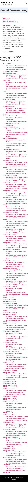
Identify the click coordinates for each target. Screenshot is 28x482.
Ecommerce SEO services (10, 71)
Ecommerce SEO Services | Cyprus (16, 192)
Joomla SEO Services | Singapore (16, 407)
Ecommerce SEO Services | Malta (16, 236)
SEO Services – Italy (9, 227)
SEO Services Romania (10, 396)
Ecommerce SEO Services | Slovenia (17, 416)
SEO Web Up (7, 2)
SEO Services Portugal (10, 385)
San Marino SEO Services (10, 138)
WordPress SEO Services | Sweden (16, 435)
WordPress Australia (12, 277)
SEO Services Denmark (10, 303)
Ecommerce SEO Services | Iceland (16, 93)
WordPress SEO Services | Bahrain (16, 285)
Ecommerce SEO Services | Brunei (16, 65)
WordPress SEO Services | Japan (16, 112)
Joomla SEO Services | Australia (15, 275)
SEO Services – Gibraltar (10, 220)
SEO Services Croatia (9, 299)
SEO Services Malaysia (10, 370)
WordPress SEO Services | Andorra (16, 166)
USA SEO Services (8, 465)
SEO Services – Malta (9, 234)
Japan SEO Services (9, 106)
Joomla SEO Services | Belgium (15, 179)
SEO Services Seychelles (10, 400)
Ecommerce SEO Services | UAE (15, 452)
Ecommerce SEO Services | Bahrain (16, 281)
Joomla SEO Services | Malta (14, 238)
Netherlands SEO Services (11, 116)
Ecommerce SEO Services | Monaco (16, 374)
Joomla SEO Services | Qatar (14, 392)
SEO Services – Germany (10, 212)
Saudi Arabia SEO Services (11, 149)
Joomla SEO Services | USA (14, 468)
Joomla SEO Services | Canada (15, 186)
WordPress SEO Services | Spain (16, 427)
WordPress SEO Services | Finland (16, 203)
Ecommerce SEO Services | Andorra (16, 162)
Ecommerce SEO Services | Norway (16, 244)
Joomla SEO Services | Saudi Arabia (16, 155)
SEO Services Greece (9, 311)
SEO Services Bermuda (10, 286)
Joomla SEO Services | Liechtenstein (17, 337)
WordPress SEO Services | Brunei (16, 69)
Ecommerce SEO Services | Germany (17, 214)
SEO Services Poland (9, 383)
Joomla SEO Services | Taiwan (15, 461)
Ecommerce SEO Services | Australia (17, 273)
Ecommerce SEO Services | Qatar (16, 390)
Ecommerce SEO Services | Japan (16, 108)
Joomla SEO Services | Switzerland (16, 442)
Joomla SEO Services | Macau (15, 366)
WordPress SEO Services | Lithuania (17, 349)
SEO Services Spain (9, 422)
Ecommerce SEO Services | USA (15, 466)
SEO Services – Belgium (10, 175)
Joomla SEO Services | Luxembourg (17, 357)
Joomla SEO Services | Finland (15, 201)
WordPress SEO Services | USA (15, 470)
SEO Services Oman (9, 379)
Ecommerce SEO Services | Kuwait (16, 325)
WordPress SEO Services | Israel (15, 104)
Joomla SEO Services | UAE (14, 453)
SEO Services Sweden (9, 429)
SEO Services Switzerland (10, 437)
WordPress (6, 472)
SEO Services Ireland (9, 314)
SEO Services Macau (9, 362)
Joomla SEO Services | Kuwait (15, 327)
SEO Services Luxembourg (11, 351)
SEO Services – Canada (10, 182)
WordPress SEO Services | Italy (15, 233)
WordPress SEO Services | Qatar (15, 394)
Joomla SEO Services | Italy (14, 231)
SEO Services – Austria (10, 168)
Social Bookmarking (10, 20)
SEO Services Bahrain (9, 279)
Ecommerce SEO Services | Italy (15, 229)
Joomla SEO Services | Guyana (15, 77)
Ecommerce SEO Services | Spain (16, 424)
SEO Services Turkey (9, 448)
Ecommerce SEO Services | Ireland (16, 316)
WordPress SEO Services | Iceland (16, 97)
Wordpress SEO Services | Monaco (16, 377)
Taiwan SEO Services (9, 457)
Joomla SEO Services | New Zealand (17, 132)
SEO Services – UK (8, 260)
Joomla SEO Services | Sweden (15, 433)
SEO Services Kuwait (9, 324)
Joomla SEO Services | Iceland (15, 95)
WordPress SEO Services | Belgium (16, 181)
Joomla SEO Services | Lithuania (15, 348)
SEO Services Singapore (10, 401)
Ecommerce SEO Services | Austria (16, 169)
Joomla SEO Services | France (15, 208)
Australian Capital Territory (14, 270)
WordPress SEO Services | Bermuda (17, 294)
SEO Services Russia (9, 398)
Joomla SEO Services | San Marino (16, 143)
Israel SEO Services (9, 99)
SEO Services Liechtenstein (11, 331)
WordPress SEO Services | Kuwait (16, 329)
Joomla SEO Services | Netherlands (16, 121)
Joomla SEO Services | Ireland (15, 318)
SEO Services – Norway (10, 242)
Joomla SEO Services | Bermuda (15, 292)
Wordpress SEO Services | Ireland (16, 320)
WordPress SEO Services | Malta (15, 240)
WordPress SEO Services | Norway (16, 247)
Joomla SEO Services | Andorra (15, 164)
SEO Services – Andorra (10, 160)
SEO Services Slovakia (10, 413)
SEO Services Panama (9, 381)
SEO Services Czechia (9, 301)
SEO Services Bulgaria (9, 296)
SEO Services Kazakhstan (11, 322)
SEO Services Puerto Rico (11, 387)
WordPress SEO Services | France (16, 210)
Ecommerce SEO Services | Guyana (16, 75)
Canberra (12, 272)
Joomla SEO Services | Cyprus (15, 194)
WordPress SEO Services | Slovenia (16, 420)
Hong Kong (6, 80)
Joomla (5, 114)
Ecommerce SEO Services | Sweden (16, 431)
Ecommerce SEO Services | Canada (16, 184)
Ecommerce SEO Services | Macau (16, 364)
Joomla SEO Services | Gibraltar (15, 223)
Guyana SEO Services (9, 73)
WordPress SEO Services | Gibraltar (16, 225)
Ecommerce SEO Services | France (16, 207)
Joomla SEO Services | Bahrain (15, 283)
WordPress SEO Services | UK (15, 266)
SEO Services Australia (10, 268)
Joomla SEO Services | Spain (14, 426)
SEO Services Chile (9, 298)
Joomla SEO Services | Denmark (15, 307)
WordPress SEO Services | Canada (16, 188)
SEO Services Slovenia (10, 414)
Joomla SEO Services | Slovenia (15, 418)
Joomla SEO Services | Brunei (15, 67)
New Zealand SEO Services (11, 127)
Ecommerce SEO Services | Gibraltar (17, 221)
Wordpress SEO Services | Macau (16, 368)
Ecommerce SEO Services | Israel (16, 101)
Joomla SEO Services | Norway (15, 246)
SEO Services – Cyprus (10, 190)
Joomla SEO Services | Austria (15, 171)
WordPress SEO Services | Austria (16, 173)
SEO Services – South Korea (11, 249)
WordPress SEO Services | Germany (17, 218)
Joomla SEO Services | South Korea (16, 255)
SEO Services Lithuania (10, 342)
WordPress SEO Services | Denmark (17, 309)
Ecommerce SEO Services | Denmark (17, 305)
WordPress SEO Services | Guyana (16, 78)
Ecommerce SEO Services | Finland (16, 199)
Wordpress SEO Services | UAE (15, 455)
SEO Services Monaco (9, 372)
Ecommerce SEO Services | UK (15, 262)
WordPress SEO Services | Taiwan (16, 463)
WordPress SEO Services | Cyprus (16, 195)
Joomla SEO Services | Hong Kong (16, 86)
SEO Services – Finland (10, 197)
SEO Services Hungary (10, 312)
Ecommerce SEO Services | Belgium (17, 177)
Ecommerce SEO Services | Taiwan (16, 459)
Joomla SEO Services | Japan (15, 110)
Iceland (5, 91)
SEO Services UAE (8, 450)
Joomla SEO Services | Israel (14, 103)
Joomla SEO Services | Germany (15, 216)
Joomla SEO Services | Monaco (15, 375)
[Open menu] (26, 3)
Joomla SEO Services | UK (14, 264)
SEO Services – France (10, 205)
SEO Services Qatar (9, 388)
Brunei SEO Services (9, 64)
